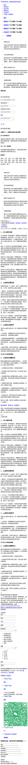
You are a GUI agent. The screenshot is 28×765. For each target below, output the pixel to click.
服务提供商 (4, 405)
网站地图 (11, 672)
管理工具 (10, 405)
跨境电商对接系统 (12, 607)
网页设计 (6, 6)
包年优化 (6, 8)
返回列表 (19, 607)
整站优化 (6, 10)
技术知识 (18, 223)
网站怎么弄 (4, 607)
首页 (5, 5)
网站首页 (12, 223)
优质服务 (11, 14)
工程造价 (8, 675)
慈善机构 (16, 405)
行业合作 (6, 12)
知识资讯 (24, 223)
